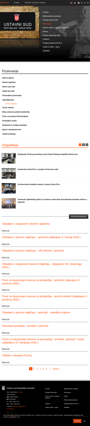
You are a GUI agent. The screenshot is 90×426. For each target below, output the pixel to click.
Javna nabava (8, 107)
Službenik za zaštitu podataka (14, 125)
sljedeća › (56, 369)
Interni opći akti (8, 87)
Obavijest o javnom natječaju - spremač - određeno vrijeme (36, 312)
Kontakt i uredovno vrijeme (35, 3)
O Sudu (47, 389)
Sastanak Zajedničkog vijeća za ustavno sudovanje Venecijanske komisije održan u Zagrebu (52, 200)
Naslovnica (4, 3)
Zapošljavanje (8, 100)
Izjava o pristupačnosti (11, 129)
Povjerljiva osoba (9, 121)
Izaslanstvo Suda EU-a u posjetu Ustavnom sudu (38, 169)
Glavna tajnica (8, 78)
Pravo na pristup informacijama (15, 116)
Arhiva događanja (78, 216)
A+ (88, 3)
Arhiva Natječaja (11, 104)
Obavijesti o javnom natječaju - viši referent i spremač (33, 250)
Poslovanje (67, 392)
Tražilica (47, 403)
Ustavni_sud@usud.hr (19, 406)
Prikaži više (5, 230)
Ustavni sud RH (18, 21)
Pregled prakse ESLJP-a (71, 403)
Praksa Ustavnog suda (70, 400)
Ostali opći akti (8, 91)
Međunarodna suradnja (71, 389)
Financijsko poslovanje (12, 95)
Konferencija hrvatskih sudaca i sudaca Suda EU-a (39, 184)
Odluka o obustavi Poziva (17, 355)
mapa (20, 392)
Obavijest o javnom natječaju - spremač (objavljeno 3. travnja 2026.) (41, 237)
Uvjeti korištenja (9, 134)
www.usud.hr (10, 409)
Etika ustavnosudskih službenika (16, 112)
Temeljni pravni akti (51, 392)
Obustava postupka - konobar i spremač (25, 325)
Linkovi (17, 3)
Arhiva (66, 396)
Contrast (78, 3)
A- (82, 3)
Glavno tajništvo (9, 82)
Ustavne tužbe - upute (51, 407)
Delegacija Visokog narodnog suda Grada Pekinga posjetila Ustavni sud (48, 154)
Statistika (66, 407)
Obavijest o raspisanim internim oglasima (26, 223)
